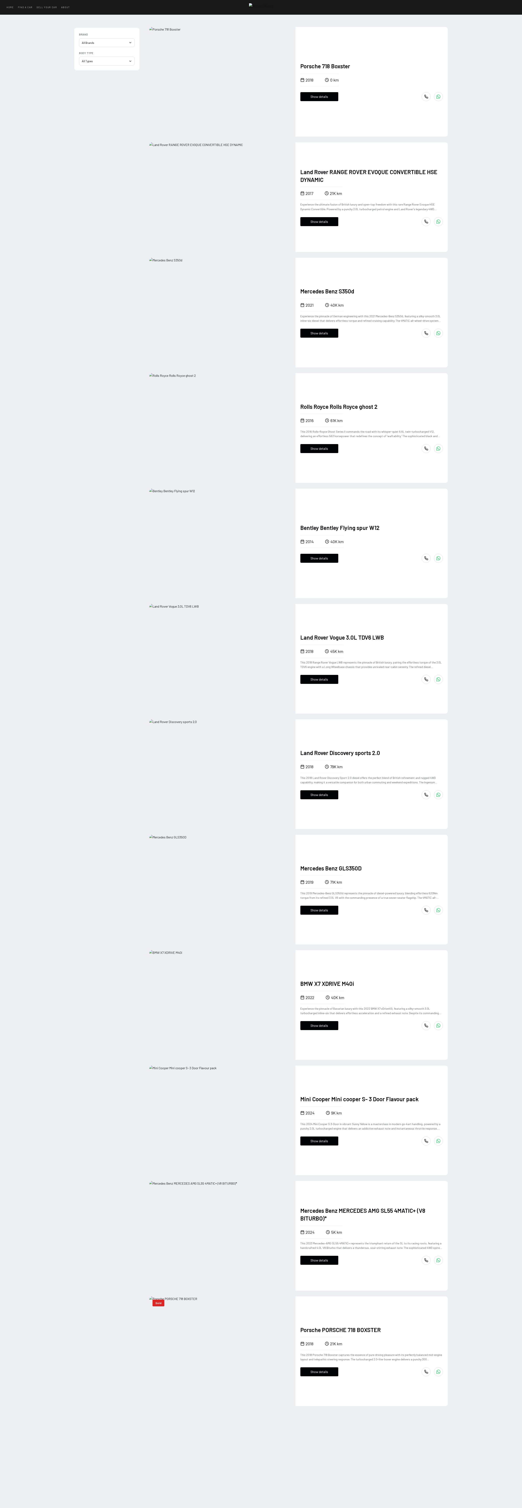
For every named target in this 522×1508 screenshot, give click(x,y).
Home (10, 7)
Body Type (86, 53)
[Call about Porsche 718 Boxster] (426, 96)
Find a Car (25, 7)
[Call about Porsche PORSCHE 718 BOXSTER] (426, 1371)
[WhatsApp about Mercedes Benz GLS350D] (438, 910)
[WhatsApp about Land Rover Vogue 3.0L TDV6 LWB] (438, 679)
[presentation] (222, 82)
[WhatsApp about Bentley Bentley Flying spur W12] (438, 558)
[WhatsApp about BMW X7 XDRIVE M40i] (438, 1025)
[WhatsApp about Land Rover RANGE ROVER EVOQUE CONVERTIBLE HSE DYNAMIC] (438, 221)
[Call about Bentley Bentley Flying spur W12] (426, 558)
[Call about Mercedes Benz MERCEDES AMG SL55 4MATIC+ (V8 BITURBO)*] (426, 1260)
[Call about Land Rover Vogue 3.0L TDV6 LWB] (426, 679)
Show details (319, 96)
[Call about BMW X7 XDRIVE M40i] (426, 1025)
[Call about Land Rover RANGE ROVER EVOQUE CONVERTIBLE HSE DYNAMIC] (426, 221)
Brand (83, 34)
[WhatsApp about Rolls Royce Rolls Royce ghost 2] (438, 448)
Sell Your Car (47, 7)
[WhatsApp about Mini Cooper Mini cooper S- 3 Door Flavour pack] (438, 1141)
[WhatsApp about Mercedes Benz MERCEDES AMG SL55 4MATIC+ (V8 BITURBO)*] (438, 1260)
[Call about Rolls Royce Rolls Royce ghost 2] (426, 448)
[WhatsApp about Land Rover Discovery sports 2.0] (438, 794)
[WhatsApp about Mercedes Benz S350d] (438, 333)
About (65, 7)
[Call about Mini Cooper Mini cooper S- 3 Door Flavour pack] (426, 1141)
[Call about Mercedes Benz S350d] (426, 333)
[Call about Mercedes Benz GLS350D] (426, 910)
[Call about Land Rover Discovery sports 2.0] (426, 794)
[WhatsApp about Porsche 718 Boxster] (438, 96)
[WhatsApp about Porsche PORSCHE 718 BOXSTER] (438, 1371)
